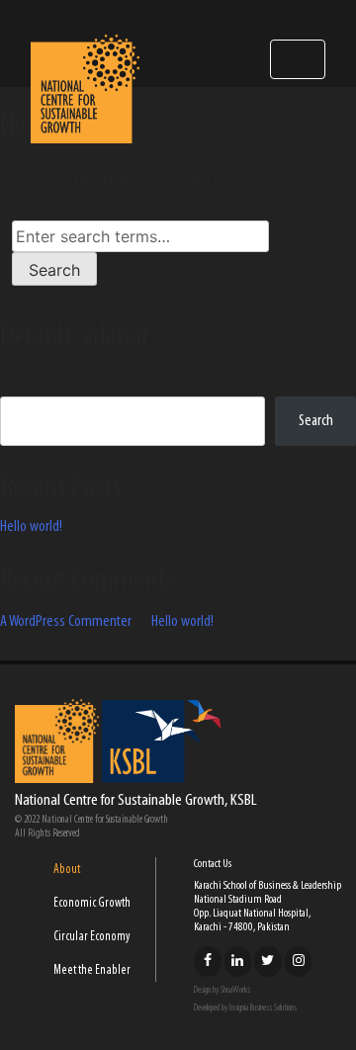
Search (17, 377)
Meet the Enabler (92, 970)
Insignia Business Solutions (263, 1008)
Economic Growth (92, 903)
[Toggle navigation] (297, 59)
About (66, 869)
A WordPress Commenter (66, 622)
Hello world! (31, 527)
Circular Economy (92, 936)
